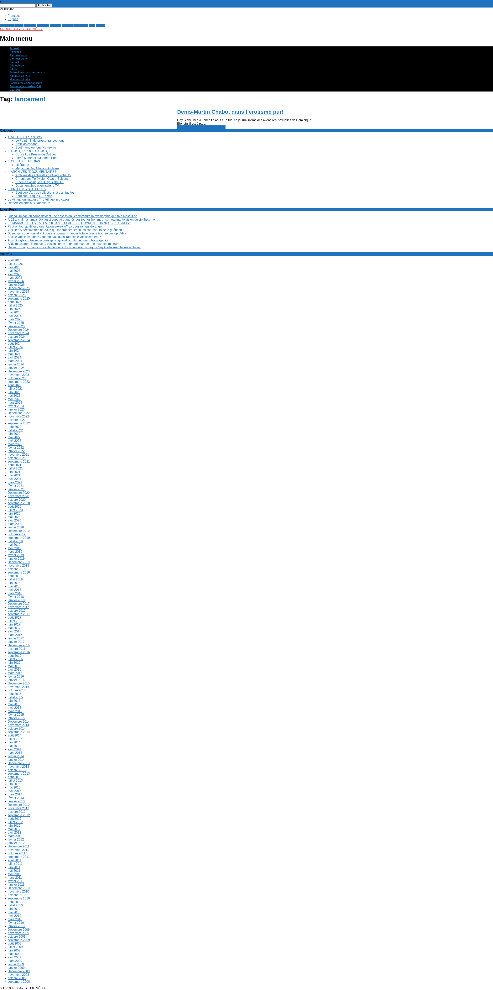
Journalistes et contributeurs (27, 72)
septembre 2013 (19, 773)
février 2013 (16, 797)
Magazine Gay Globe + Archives (37, 168)
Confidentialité (19, 58)
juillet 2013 (15, 780)
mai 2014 (14, 745)
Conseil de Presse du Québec (35, 154)
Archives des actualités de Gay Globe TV (43, 175)
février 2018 (16, 596)
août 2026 (14, 260)
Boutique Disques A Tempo (33, 196)
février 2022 (16, 447)
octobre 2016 (17, 648)
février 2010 (16, 922)
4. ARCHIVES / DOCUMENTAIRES (32, 171)
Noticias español (26, 144)
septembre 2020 (19, 503)
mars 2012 (15, 836)
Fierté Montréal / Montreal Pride (36, 158)
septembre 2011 (19, 856)
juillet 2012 (15, 822)
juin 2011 (14, 867)
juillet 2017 (15, 621)
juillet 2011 (15, 863)
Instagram (81, 25)
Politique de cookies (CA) (25, 86)
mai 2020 (14, 517)
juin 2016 (14, 662)
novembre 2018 (18, 565)
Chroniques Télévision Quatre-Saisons (42, 178)
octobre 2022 (17, 420)
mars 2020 (15, 524)
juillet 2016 (15, 659)
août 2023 (14, 385)
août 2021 (14, 465)
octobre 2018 (17, 569)
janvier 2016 (16, 680)
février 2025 (16, 322)
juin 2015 (14, 700)
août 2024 (14, 343)
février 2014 (16, 756)
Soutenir (15, 89)
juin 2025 (14, 309)
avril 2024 (14, 357)
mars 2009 (15, 960)
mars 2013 (15, 794)
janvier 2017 (16, 641)
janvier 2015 (16, 718)
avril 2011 (14, 874)
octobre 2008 (17, 978)
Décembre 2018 (19, 562)
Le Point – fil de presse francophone (40, 140)
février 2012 (16, 839)
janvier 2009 (16, 967)
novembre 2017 (18, 607)
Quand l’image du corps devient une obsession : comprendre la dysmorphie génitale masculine (72, 216)
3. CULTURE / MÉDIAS (24, 161)
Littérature (22, 164)
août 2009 (14, 943)
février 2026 (16, 281)
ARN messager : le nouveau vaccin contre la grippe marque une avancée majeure (63, 243)
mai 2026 (14, 270)
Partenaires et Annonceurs (26, 82)
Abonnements (18, 55)
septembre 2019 (19, 537)
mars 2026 (15, 277)
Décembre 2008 (19, 971)
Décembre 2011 (18, 846)
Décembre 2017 (19, 603)
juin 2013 (14, 784)
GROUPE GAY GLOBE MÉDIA (21, 29)
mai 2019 (14, 544)
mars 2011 (15, 877)
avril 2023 (14, 399)
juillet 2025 (15, 305)
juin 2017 (14, 624)
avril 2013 (14, 791)
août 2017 (14, 617)
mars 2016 (15, 673)
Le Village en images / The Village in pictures (39, 199)
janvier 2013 (16, 801)
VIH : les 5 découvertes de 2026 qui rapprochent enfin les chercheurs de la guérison (65, 230)
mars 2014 (15, 752)
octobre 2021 (17, 458)
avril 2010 (14, 915)
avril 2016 (14, 669)
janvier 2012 (16, 843)
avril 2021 (14, 478)
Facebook (7, 25)
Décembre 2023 (19, 371)
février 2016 (16, 676)
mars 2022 (15, 444)
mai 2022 (14, 437)
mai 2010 (14, 912)
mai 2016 (14, 666)
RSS (92, 25)
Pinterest (43, 25)
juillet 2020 (15, 510)
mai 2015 (14, 704)
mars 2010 (15, 919)
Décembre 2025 (19, 288)
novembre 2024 (18, 333)
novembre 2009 (18, 933)
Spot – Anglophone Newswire (35, 147)
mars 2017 (15, 634)
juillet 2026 (15, 263)
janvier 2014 (16, 759)
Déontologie (17, 65)
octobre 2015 (17, 690)
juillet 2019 (15, 541)
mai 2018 (14, 586)
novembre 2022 (18, 416)
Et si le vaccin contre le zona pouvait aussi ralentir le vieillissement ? (54, 236)
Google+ (30, 25)
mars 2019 (15, 551)
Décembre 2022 (19, 413)
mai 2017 (14, 628)
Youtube (68, 25)
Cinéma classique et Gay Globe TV (39, 182)
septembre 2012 (19, 815)
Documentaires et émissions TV (37, 185)
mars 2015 (15, 711)
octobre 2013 (17, 770)
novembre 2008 (18, 974)
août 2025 (14, 302)
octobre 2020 (17, 499)
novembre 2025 (18, 291)
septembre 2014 (19, 732)
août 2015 (14, 693)
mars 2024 (15, 361)
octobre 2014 (17, 728)
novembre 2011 (18, 849)
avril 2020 (14, 520)
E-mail (100, 25)
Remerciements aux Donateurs (29, 203)
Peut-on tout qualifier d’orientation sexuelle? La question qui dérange (55, 226)
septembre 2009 (19, 940)
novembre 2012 (18, 808)
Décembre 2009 (19, 929)
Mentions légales (20, 79)
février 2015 (16, 714)
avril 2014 (14, 749)
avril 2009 (14, 957)
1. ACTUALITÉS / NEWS (25, 137)
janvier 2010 (16, 926)
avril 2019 (14, 548)
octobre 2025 (17, 295)
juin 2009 (14, 950)
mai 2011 (14, 870)
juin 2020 (14, 513)
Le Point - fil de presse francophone (201, 127)
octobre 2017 (17, 610)
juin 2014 (14, 742)
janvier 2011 (16, 884)
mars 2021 (15, 482)
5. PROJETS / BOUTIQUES (27, 189)
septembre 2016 (19, 652)
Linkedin (55, 25)
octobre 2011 (16, 853)
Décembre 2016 (19, 645)
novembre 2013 (18, 766)
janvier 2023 (16, 409)
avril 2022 (14, 440)
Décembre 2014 (19, 721)
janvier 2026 (16, 284)
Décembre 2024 (19, 329)
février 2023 (16, 406)
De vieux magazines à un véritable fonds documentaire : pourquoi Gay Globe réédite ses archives (74, 247)
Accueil (14, 48)
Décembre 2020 (19, 492)
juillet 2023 (15, 388)
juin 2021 (14, 472)
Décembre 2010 (19, 888)
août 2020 (14, 506)
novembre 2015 (18, 687)
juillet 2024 (15, 347)
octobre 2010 (17, 895)
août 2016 (14, 655)
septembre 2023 (19, 381)
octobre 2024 (17, 336)
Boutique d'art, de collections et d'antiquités (44, 192)
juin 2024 (14, 350)
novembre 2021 (18, 454)
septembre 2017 (19, 614)
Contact (14, 62)
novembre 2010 (18, 891)
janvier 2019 (16, 558)
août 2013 (14, 777)
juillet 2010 (15, 905)
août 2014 (14, 735)
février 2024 (16, 364)
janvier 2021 (16, 489)
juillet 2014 (15, 739)
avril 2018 (14, 589)
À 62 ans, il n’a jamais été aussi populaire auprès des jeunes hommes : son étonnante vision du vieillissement (82, 219)
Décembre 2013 (19, 763)
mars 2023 (15, 402)
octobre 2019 (17, 534)
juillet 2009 (15, 947)
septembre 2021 (19, 461)
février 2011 (16, 881)
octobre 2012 (17, 811)
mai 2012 (14, 829)
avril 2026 (14, 274)
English (13, 19)
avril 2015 (14, 707)
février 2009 (16, 964)
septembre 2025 (19, 298)
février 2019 (16, 555)
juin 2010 (14, 908)
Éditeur (14, 69)
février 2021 (16, 485)
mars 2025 (15, 319)
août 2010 (14, 902)
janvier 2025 (16, 326)
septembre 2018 (19, 572)
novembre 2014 (18, 725)
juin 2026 (14, 267)
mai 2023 (14, 395)
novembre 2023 (18, 374)
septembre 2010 (19, 898)
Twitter (18, 25)
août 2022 (14, 426)
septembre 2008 (19, 981)
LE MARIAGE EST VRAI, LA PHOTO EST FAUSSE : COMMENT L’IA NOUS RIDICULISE (69, 223)
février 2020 (16, 527)
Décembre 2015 (19, 683)
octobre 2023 (17, 378)
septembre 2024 (19, 340)
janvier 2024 (16, 367)
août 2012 (14, 818)
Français (14, 15)
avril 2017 (14, 631)
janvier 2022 (16, 451)
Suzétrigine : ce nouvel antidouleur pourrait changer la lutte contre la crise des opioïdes (67, 233)
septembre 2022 (19, 423)
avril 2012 (14, 832)
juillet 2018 (15, 579)
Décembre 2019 (19, 530)
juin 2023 (14, 392)
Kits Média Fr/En (20, 76)
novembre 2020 (18, 496)
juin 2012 (14, 825)
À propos (15, 51)
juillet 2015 (15, 697)
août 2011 (14, 860)
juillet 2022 (15, 430)
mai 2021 (14, 475)
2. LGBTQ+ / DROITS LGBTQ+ (29, 151)
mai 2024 (14, 354)
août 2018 (14, 576)
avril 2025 (14, 315)
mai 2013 (14, 787)
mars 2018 (15, 593)
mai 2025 (14, 312)
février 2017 (16, 638)
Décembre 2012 (19, 804)
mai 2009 (14, 954)
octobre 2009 (17, 936)
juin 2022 (14, 433)
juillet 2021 (15, 468)
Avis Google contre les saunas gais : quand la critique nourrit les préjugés (58, 240)
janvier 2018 (16, 600)
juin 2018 (14, 582)
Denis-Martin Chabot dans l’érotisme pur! (230, 112)
